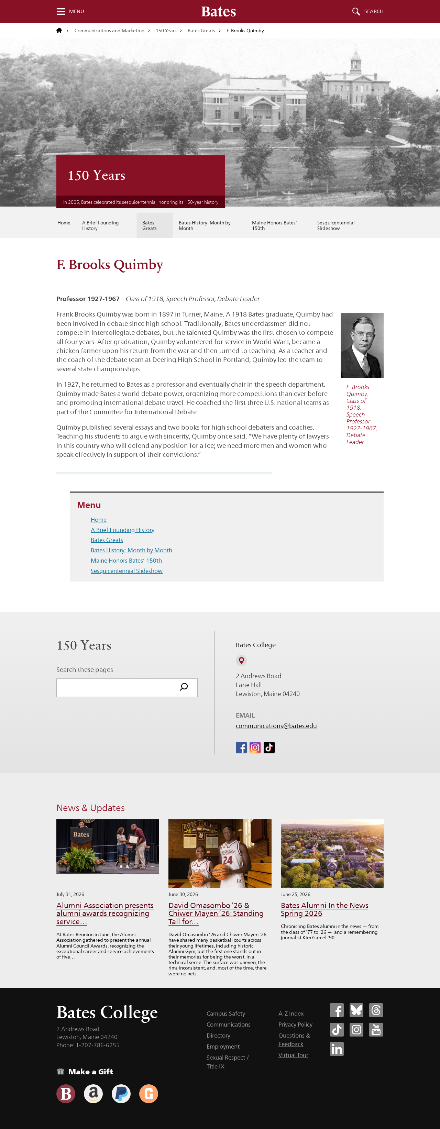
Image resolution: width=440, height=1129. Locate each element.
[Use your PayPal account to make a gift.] (121, 1093)
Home (63, 222)
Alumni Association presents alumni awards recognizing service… (105, 913)
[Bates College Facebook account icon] (337, 1010)
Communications (229, 1024)
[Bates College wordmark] (218, 11)
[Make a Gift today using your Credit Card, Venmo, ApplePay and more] (65, 1093)
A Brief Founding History (100, 225)
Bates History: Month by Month (205, 225)
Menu (76, 11)
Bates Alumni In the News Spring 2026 (324, 909)
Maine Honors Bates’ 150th (274, 225)
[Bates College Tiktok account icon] (337, 1030)
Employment (223, 1046)
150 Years (166, 30)
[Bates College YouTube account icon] (376, 1030)
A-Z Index (291, 1013)
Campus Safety (226, 1013)
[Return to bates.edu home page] (62, 30)
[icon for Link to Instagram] (255, 747)
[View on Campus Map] (241, 660)
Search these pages (84, 669)
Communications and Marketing (110, 30)
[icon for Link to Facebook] (241, 747)
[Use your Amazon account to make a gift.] (93, 1093)
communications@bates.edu (276, 725)
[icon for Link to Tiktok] (269, 747)
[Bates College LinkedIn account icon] (337, 1049)
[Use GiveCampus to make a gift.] (148, 1093)
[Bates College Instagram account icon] (356, 1030)
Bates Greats (201, 30)
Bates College (107, 1012)
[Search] (183, 687)
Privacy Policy (295, 1024)
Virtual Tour (293, 1055)
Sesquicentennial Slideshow (336, 225)
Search (374, 11)
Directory (218, 1035)
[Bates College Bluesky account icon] (356, 1010)
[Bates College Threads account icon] (376, 1010)
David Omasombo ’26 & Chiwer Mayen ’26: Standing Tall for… (216, 913)
